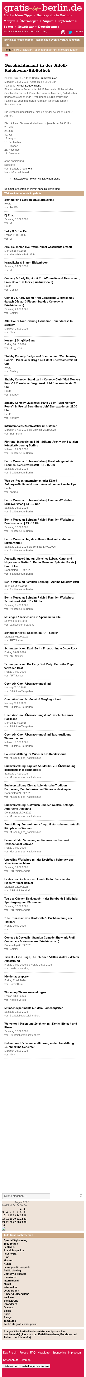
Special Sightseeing (15, 1240)
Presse (23, 1352)
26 (11, 1222)
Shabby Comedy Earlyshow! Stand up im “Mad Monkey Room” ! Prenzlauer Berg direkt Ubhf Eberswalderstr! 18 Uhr (40, 360)
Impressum (75, 1352)
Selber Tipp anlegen (16, 31)
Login (79, 31)
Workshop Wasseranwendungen (25, 992)
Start (7, 15)
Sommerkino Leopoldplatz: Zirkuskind (29, 199)
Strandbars (10, 1304)
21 (18, 1218)
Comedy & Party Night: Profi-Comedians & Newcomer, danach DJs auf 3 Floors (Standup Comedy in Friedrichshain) (39, 301)
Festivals (9, 1247)
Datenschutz (10, 1359)
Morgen (9, 21)
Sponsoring (59, 1352)
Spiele (7, 1310)
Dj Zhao (9, 215)
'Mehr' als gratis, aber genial (20, 1324)
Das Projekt (10, 1352)
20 (14, 1218)
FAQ (45, 31)
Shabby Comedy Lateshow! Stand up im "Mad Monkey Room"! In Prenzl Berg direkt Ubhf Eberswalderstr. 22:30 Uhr (40, 406)
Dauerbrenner (48, 27)
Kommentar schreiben (32, 188)
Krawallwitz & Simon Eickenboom (26, 262)
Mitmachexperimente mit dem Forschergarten (33, 1008)
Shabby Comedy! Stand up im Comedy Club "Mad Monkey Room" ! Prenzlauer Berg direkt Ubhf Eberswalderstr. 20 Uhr (42, 383)
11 (7, 1215)
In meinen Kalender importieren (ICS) (7, 55)
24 (3, 1222)
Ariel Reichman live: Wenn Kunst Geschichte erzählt (38, 246)
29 (21, 1222)
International (11, 1280)
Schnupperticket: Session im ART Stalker (31, 632)
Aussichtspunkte (14, 1250)
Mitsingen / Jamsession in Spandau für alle (32, 617)
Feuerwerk (10, 1253)
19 (11, 1218)
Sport (7, 1314)
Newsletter (26, 27)
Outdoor (8, 1307)
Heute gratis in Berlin (53, 15)
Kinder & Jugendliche (29, 85)
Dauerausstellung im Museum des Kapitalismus (35, 754)
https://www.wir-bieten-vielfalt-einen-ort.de (36, 178)
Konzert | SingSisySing (19, 340)
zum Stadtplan (49, 78)
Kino (6, 1257)
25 (7, 1222)
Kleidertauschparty (16, 976)
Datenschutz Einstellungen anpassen (26, 1366)
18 (7, 1218)
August (48, 21)
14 (18, 1215)
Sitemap (25, 1359)
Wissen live (10, 1287)
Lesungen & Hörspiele (17, 1267)
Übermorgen (28, 21)
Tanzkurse (10, 1320)
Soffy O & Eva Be (15, 231)
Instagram (63, 32)
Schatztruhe (11, 1300)
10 (3, 1215)
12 (11, 1215)
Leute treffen (11, 1290)
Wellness (9, 1297)
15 (21, 1215)
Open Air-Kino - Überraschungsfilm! (27, 683)
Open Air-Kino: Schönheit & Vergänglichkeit (32, 699)
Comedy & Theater (15, 1273)
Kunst (7, 1263)
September (66, 21)
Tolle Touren (11, 1243)
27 (14, 1222)
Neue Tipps (23, 15)
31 (3, 1225)
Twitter (71, 32)
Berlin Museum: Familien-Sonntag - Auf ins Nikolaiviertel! (41, 581)
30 (25, 1222)
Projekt (35, 31)
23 (25, 1218)
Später (8, 27)
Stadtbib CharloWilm (21, 168)
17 (3, 1218)
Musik (7, 1284)
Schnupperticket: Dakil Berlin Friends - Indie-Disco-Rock (40, 648)
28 (18, 1222)
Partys (8, 1317)
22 (21, 1218)
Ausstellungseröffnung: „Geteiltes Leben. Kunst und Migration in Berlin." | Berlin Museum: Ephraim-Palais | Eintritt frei (40, 562)
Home (7, 49)
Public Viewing (12, 1270)
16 (25, 1215)
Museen (8, 1260)
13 (14, 1215)
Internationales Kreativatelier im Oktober (30, 426)
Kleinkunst (10, 1277)
